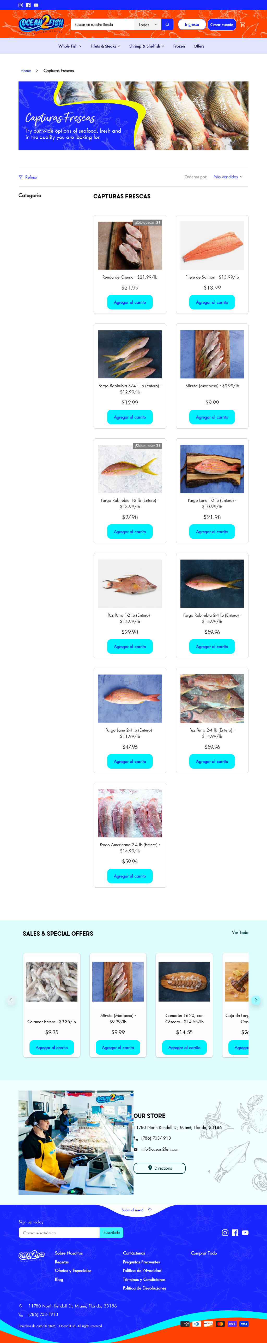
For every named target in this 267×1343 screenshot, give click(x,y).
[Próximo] (256, 1000)
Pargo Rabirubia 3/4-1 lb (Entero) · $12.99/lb (130, 388)
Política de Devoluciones (144, 1288)
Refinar (31, 177)
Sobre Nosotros (69, 1253)
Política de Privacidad (142, 1270)
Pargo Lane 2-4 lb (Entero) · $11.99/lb (130, 733)
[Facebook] (28, 5)
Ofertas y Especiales (73, 1270)
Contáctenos (134, 1253)
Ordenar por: (196, 176)
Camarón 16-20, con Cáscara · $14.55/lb (184, 1018)
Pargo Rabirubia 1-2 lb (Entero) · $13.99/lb (130, 503)
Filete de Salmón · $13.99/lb (212, 277)
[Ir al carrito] (243, 24)
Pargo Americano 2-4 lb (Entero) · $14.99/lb (130, 847)
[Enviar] (167, 24)
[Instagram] (21, 5)
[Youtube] (36, 5)
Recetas (62, 1261)
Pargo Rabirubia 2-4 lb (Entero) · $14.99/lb (212, 618)
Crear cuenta (221, 24)
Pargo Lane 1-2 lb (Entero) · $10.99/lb (212, 503)
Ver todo (240, 932)
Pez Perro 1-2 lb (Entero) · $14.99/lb (130, 618)
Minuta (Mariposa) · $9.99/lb (212, 385)
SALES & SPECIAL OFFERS (58, 933)
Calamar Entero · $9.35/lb (51, 1021)
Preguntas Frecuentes (141, 1261)
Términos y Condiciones (144, 1279)
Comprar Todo (204, 1253)
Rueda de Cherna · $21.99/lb (129, 277)
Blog (59, 1279)
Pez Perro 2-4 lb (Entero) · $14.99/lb (212, 733)
